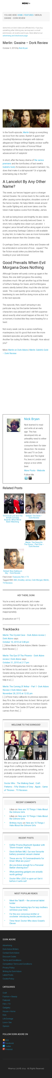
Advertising (7, 945)
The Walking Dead (25, 783)
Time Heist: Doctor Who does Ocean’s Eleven (27, 922)
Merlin (26, 132)
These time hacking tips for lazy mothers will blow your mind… (28, 908)
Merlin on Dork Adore (18, 350)
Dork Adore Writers (11, 949)
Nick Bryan (32, 419)
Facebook (9, 1043)
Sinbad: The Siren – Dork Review (34, 517)
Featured (16, 577)
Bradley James (24, 580)
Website (41, 470)
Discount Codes (9, 957)
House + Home (9, 1011)
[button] (26, 3)
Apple (38, 786)
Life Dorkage (8, 1019)
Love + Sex (7, 1022)
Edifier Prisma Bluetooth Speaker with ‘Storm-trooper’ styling (27, 846)
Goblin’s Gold (9, 167)
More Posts (29, 470)
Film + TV (25, 577)
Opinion (6, 1026)
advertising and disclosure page (15, 36)
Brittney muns (15, 823)
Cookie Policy (8, 979)
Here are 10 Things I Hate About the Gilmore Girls (28, 817)
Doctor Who (9, 783)
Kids (4, 1015)
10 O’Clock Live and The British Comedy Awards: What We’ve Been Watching (13, 519)
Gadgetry (6, 1008)
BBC (15, 580)
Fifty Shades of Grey (23, 786)
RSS (7, 1040)
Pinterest (9, 1049)
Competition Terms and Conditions (17, 964)
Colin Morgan (37, 580)
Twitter (8, 1046)
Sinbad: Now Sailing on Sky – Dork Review (12, 572)
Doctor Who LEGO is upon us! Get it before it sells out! (25, 879)
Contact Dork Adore (11, 953)
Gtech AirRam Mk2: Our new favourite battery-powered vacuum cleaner (26, 852)
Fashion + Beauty (10, 997)
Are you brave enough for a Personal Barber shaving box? (26, 866)
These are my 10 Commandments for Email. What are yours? (26, 859)
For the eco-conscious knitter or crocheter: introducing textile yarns (25, 915)
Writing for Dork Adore (12, 971)
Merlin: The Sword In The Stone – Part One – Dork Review (34, 544)
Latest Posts (8, 975)
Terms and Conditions (12, 960)
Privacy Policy (9, 968)
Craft (5, 993)
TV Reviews (8, 583)
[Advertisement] (26, 81)
